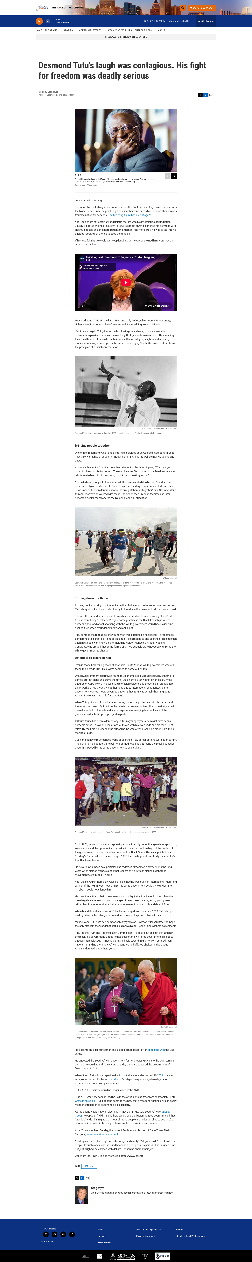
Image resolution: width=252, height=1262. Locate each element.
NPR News (89, 1166)
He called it (115, 1079)
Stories (68, 30)
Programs (51, 30)
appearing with (156, 1049)
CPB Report (180, 1229)
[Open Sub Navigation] (59, 30)
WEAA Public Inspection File (149, 1229)
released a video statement (102, 1134)
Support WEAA (143, 30)
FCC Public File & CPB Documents (190, 1236)
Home (39, 30)
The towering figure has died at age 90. (130, 215)
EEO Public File (104, 1243)
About (161, 30)
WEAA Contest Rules (120, 30)
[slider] (52, 21)
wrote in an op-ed (85, 1100)
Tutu (161, 1075)
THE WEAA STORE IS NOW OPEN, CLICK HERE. (126, 37)
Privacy (101, 1236)
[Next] (174, 176)
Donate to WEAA (203, 7)
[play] (39, 21)
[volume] (48, 21)
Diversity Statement (145, 1236)
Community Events (90, 30)
